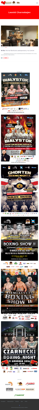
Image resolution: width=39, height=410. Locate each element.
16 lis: (17, 50)
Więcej (5, 57)
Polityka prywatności (10, 401)
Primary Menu (37, 3)
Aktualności (17, 401)
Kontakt (26, 401)
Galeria (22, 401)
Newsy (6, 47)
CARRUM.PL (26, 407)
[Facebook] (19, 405)
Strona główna (3, 401)
